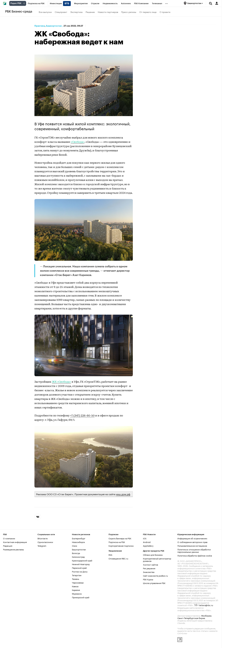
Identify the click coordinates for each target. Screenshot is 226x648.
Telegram (42, 545)
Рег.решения (149, 568)
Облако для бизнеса (153, 554)
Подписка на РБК (117, 541)
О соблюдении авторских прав (192, 541)
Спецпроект (61, 12)
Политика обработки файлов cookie (194, 555)
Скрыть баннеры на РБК (120, 538)
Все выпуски (45, 12)
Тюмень (75, 578)
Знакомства (148, 571)
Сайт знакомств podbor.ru (155, 575)
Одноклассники (45, 541)
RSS (110, 554)
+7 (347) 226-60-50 (82, 415)
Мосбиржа (206, 615)
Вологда (76, 552)
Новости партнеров (108, 12)
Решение (90, 12)
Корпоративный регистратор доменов (157, 559)
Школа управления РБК (154, 582)
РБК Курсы (148, 579)
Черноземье (77, 582)
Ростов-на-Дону (79, 571)
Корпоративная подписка (121, 545)
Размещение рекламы (13, 549)
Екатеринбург (78, 538)
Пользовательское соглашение (192, 545)
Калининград (78, 556)
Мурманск (77, 593)
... (166, 2)
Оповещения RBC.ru (118, 558)
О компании (9, 538)
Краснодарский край (82, 560)
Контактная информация (15, 541)
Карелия (76, 589)
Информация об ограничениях (192, 538)
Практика (39, 26)
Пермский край (79, 567)
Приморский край (80, 597)
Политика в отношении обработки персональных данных (194, 550)
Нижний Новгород (81, 564)
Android (147, 541)
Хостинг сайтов (150, 564)
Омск (74, 545)
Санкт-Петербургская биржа (191, 617)
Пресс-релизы (128, 12)
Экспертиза (76, 12)
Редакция (7, 545)
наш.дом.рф (123, 494)
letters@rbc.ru (206, 605)
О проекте (165, 12)
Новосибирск (78, 541)
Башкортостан (54, 26)
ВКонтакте (43, 538)
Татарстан (76, 575)
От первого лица (148, 12)
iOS (144, 538)
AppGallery (148, 545)
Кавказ (75, 586)
